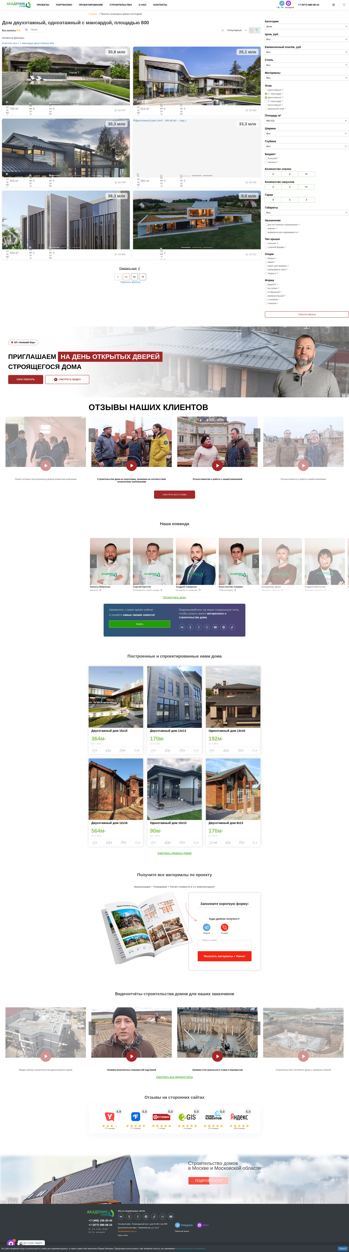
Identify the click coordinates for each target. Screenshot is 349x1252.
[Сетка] (257, 30)
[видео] (45, 465)
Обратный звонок (182, 1231)
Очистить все (9, 43)
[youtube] (215, 627)
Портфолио (64, 4)
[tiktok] (232, 627)
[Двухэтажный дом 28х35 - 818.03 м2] (197, 76)
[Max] (20, 1244)
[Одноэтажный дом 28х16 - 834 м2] (66, 220)
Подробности (208, 1180)
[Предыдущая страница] (118, 276)
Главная (93, 14)
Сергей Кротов (142, 586)
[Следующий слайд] (257, 435)
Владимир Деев (271, 586)
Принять (342, 1249)
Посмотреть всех (174, 597)
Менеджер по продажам (187, 590)
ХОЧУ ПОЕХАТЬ (26, 379)
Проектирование (91, 4)
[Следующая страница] (142, 276)
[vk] (182, 627)
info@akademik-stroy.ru (127, 1231)
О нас (143, 4)
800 (52, 43)
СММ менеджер (226, 590)
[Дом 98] (197, 220)
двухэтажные (41, 43)
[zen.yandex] (199, 627)
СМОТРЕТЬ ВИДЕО (70, 379)
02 (134, 276)
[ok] (190, 627)
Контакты (160, 4)
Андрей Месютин (315, 586)
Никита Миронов (100, 586)
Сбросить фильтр (130, 282)
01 (126, 276)
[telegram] (224, 627)
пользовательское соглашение (190, 1248)
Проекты (43, 4)
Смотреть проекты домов (175, 852)
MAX (206, 1225)
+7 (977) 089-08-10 (308, 4)
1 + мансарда (25, 43)
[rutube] (163, 1216)
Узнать (139, 624)
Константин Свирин (231, 586)
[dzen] (138, 1216)
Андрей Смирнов (186, 586)
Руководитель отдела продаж (146, 590)
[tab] (55, 103)
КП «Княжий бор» (24, 342)
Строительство (121, 4)
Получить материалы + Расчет (224, 956)
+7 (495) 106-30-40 (100, 1220)
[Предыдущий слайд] (92, 435)
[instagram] (207, 627)
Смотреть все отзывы (174, 495)
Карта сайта (123, 1235)
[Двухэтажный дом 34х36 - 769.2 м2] (66, 76)
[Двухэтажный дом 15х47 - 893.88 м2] (197, 148)
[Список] (251, 30)
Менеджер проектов (271, 590)
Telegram (187, 1225)
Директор (94, 590)
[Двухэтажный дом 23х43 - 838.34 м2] (66, 148)
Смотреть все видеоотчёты (174, 1076)
